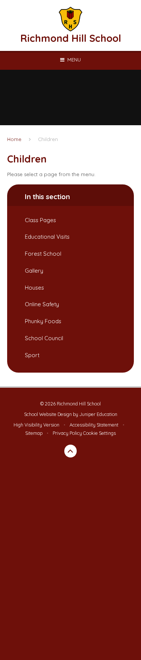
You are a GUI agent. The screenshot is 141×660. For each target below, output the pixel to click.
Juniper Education (98, 414)
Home (14, 139)
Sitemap (33, 433)
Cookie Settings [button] (99, 433)
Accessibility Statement (94, 425)
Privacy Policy (67, 433)
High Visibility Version (36, 425)
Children (48, 139)
